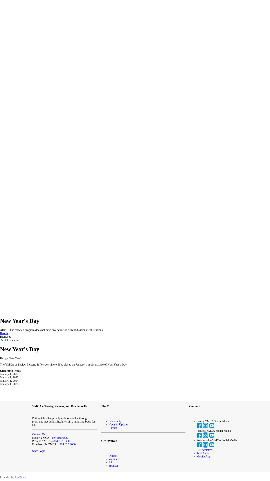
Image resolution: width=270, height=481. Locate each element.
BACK (4, 333)
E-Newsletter (204, 449)
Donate (113, 455)
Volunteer (114, 459)
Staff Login (38, 451)
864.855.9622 (60, 437)
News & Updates (119, 424)
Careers (113, 427)
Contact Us (38, 434)
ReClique (20, 477)
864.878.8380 (61, 441)
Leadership (115, 421)
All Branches (11, 340)
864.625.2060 (68, 444)
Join (111, 462)
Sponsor (113, 465)
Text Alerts (203, 453)
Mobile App (203, 456)
